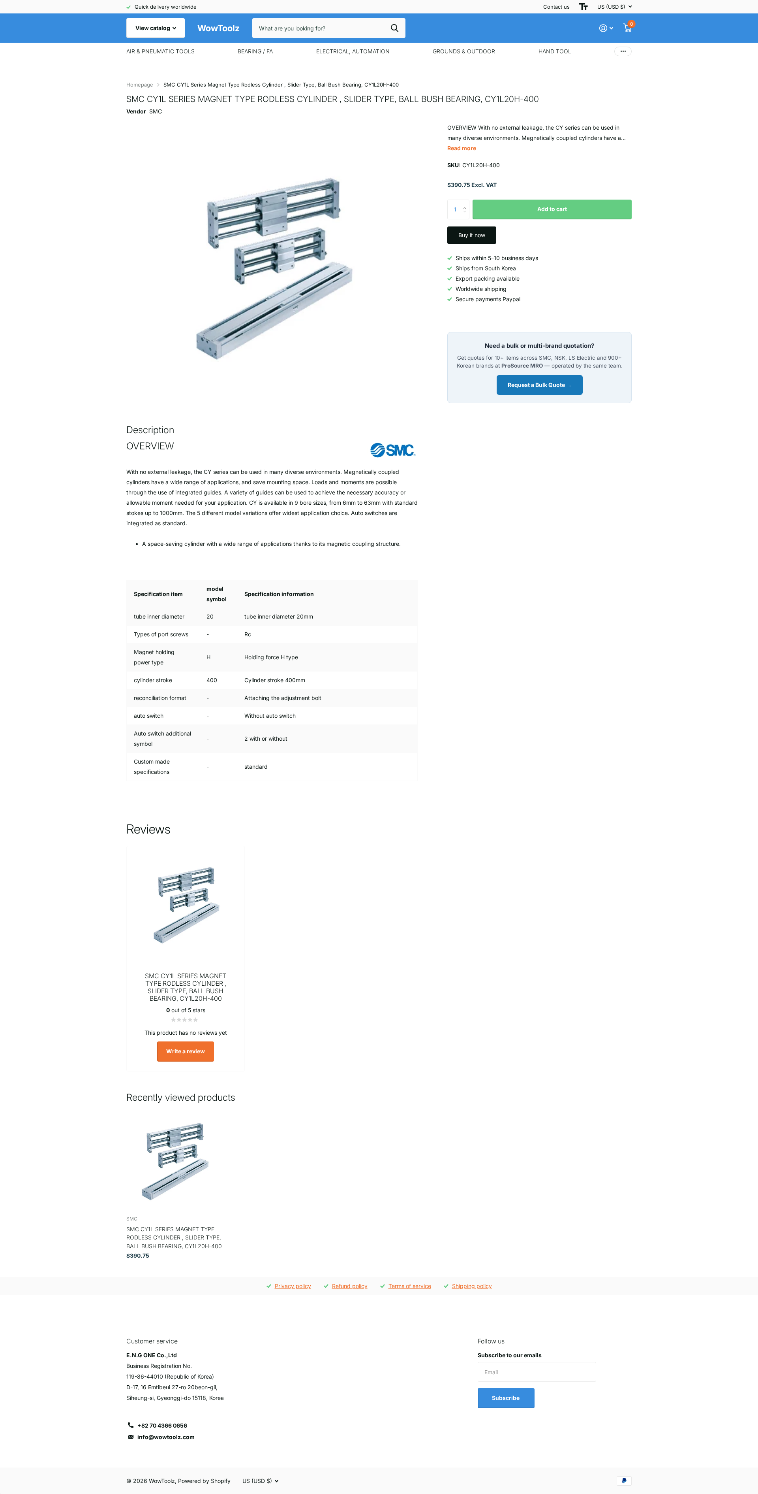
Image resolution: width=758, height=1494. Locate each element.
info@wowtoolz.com (166, 1437)
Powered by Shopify (204, 1480)
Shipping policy (472, 1286)
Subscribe (506, 1397)
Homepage (139, 84)
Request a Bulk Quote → (540, 384)
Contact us (556, 7)
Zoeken (394, 28)
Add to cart (552, 209)
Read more (461, 148)
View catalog (153, 28)
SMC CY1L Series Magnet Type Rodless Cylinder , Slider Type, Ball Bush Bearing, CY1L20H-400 (174, 1237)
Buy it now (471, 235)
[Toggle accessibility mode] (583, 7)
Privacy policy (293, 1286)
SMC (155, 111)
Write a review (185, 1051)
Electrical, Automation (353, 51)
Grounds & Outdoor (464, 51)
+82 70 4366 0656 (162, 1425)
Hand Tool (554, 51)
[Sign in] (606, 28)
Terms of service (409, 1286)
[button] (466, 202)
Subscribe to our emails (510, 1355)
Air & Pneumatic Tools (160, 51)
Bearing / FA (255, 51)
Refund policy (350, 1286)
